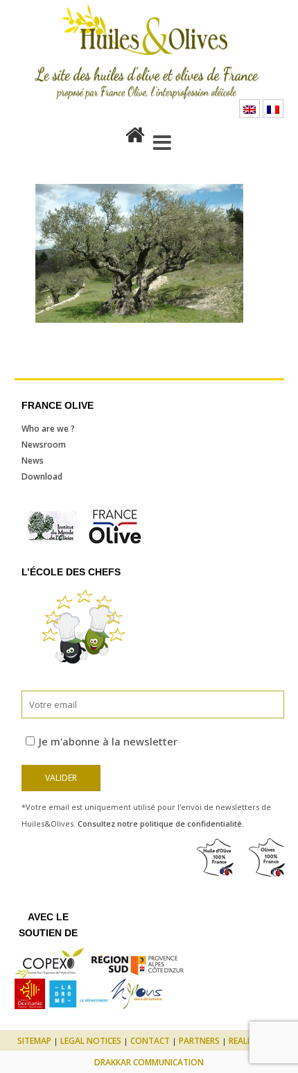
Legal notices (90, 1041)
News (32, 460)
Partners (199, 1041)
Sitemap (34, 1041)
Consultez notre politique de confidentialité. (161, 823)
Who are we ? (48, 428)
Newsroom (43, 444)
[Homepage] (135, 132)
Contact (150, 1041)
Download (41, 476)
